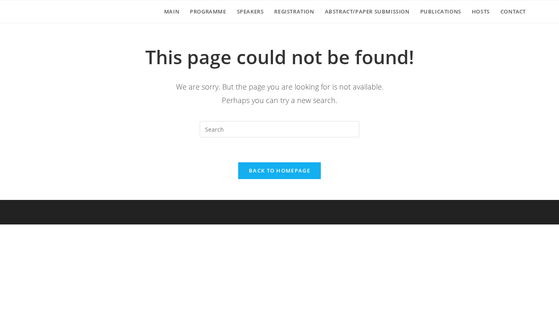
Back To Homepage (279, 170)
